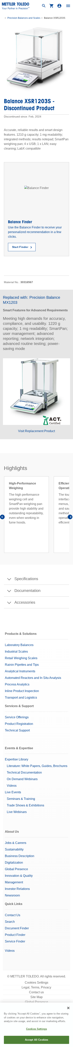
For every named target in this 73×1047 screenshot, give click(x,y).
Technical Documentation (24, 772)
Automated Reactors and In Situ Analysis (33, 677)
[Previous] (3, 517)
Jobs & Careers (15, 842)
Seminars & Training (21, 798)
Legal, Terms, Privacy (36, 987)
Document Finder (17, 928)
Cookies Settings (36, 982)
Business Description (19, 856)
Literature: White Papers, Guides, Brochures (37, 766)
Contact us (36, 992)
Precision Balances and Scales (23, 18)
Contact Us (12, 915)
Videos (12, 785)
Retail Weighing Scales (21, 658)
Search (10, 921)
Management (14, 882)
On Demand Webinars (22, 779)
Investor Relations (17, 888)
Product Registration (19, 723)
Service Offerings (17, 717)
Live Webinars (17, 812)
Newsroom (12, 895)
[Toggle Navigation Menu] (68, 6)
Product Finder (15, 934)
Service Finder (15, 941)
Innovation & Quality (19, 875)
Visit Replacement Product (36, 431)
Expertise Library (16, 759)
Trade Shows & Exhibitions (25, 805)
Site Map (36, 997)
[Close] (68, 1008)
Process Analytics (17, 684)
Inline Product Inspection (22, 691)
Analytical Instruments (20, 671)
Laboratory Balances (19, 645)
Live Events (13, 792)
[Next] (70, 517)
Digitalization (14, 862)
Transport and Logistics (21, 697)
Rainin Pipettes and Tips (22, 664)
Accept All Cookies (36, 1039)
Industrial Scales (16, 651)
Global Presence (16, 869)
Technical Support (17, 730)
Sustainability (14, 849)
